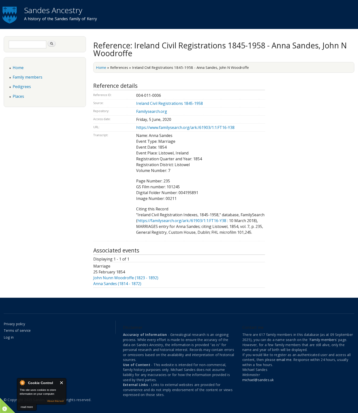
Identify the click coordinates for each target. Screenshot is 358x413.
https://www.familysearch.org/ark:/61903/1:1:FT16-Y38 (185, 127)
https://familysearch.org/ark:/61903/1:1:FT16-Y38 (181, 220)
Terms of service (17, 330)
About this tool (55, 401)
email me (284, 359)
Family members (27, 77)
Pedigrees (22, 86)
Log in (9, 337)
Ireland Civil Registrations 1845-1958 (169, 103)
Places (18, 96)
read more (27, 406)
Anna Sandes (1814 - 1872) (117, 283)
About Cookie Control (22, 382)
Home (101, 67)
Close (61, 382)
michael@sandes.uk (258, 379)
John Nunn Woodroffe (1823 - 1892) (125, 277)
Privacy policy (14, 324)
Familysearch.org (151, 111)
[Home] (10, 14)
